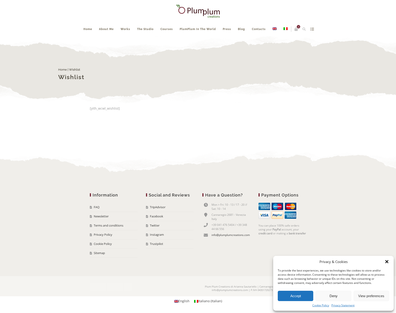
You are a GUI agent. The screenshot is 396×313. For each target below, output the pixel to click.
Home (100, 42)
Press (239, 42)
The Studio (158, 42)
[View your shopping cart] (286, 29)
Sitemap (99, 267)
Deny (334, 296)
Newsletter (101, 230)
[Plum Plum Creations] (198, 11)
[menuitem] (287, 43)
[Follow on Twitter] (102, 301)
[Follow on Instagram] (119, 301)
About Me (119, 42)
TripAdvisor (157, 221)
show (302, 29)
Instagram (157, 248)
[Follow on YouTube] (111, 301)
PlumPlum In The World (210, 42)
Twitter (155, 239)
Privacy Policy (103, 248)
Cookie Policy (320, 305)
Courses (179, 42)
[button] (387, 261)
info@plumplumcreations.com (231, 249)
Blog (254, 42)
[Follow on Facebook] (94, 301)
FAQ (96, 221)
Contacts (271, 42)
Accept (295, 296)
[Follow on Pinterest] (128, 301)
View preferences (371, 296)
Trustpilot (156, 257)
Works (138, 42)
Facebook (156, 230)
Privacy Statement (343, 305)
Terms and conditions (108, 239)
